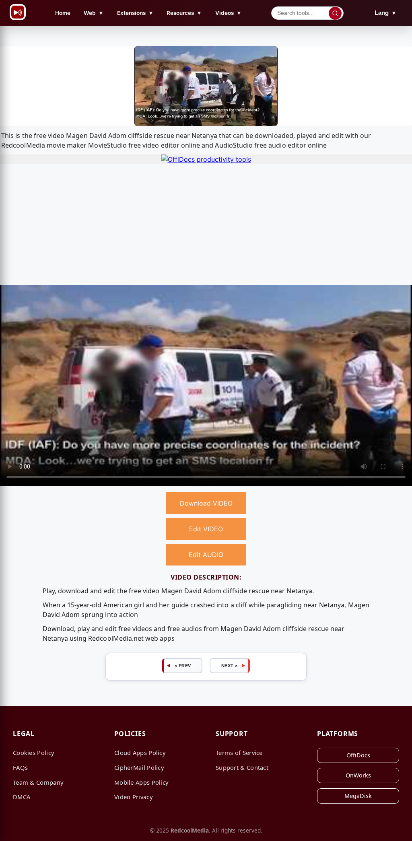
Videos (228, 12)
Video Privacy (133, 797)
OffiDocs (358, 755)
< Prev (183, 665)
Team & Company (38, 782)
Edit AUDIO (206, 555)
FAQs (20, 767)
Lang (386, 12)
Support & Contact (242, 767)
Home (62, 13)
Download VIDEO (206, 503)
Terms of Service (239, 752)
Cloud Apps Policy (140, 752)
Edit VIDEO (206, 529)
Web (94, 12)
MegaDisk (358, 796)
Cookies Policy (33, 752)
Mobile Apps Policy (141, 782)
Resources (184, 12)
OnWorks (358, 775)
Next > (229, 665)
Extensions (135, 12)
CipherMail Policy (139, 767)
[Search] (335, 13)
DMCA (21, 797)
